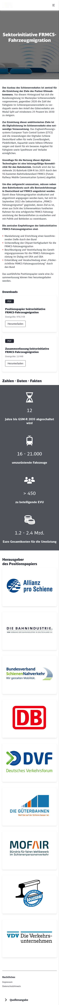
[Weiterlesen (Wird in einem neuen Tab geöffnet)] (29, 587)
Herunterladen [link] (15, 323)
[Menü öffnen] (53, 5)
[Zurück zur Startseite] (7, 5)
